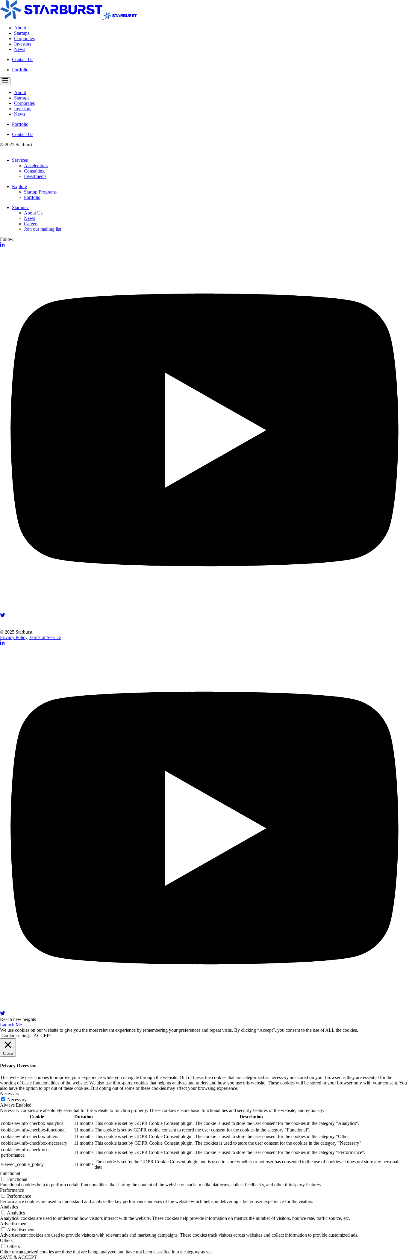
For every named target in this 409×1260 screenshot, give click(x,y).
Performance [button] (12, 1190)
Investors (22, 43)
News (19, 49)
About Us (33, 212)
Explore (19, 186)
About (20, 27)
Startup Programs (40, 191)
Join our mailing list (42, 229)
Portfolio (20, 69)
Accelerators (36, 165)
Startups (21, 33)
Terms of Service (45, 637)
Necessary (17, 1099)
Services (20, 160)
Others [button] (6, 1240)
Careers (31, 223)
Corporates (24, 38)
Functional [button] (10, 1173)
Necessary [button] (9, 1093)
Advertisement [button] (14, 1223)
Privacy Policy (14, 637)
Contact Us (22, 59)
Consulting (34, 170)
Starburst (20, 207)
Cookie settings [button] (16, 1035)
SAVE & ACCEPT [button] (18, 1257)
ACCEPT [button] (43, 1035)
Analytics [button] (9, 1206)
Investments (35, 176)
